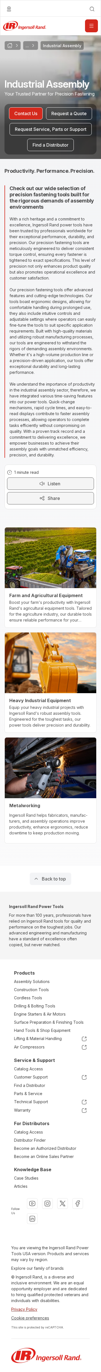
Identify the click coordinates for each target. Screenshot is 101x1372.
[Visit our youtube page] (32, 1203)
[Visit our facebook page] (77, 1203)
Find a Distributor (29, 1085)
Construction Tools (31, 989)
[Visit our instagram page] (47, 1203)
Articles (20, 1186)
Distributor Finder (30, 1140)
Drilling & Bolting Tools (34, 1006)
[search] (92, 9)
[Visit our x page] (62, 1203)
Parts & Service (28, 1093)
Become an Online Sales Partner (44, 1156)
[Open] (91, 25)
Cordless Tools (28, 997)
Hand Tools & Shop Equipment (42, 1030)
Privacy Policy (24, 1309)
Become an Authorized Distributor (45, 1148)
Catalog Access (28, 1068)
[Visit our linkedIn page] (32, 1218)
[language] (9, 9)
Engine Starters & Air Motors (40, 1014)
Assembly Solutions (32, 981)
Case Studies (26, 1178)
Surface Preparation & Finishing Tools (49, 1022)
